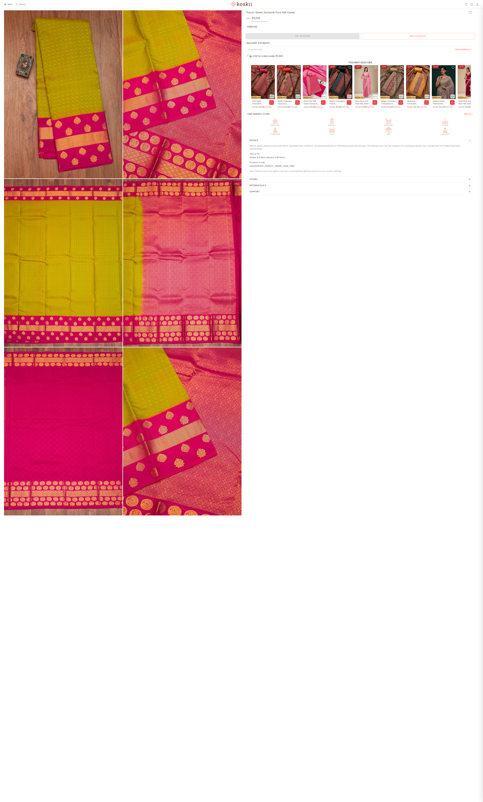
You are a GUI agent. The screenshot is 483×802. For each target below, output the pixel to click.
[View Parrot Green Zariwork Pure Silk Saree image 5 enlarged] (63, 431)
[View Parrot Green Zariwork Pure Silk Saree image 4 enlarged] (182, 263)
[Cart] (471, 4)
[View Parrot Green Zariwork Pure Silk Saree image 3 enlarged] (63, 263)
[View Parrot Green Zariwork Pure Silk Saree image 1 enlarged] (63, 94)
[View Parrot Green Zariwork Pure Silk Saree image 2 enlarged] (182, 94)
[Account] (477, 4)
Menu (10, 4)
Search (22, 4)
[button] (271, 102)
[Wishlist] (466, 4)
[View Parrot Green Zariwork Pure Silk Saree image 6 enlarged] (182, 431)
